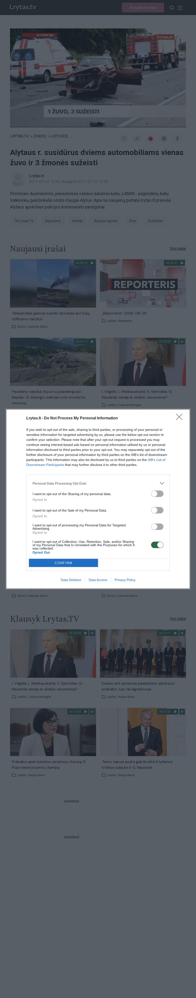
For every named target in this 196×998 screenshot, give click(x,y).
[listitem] (98, 483)
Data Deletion (71, 580)
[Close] (180, 418)
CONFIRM (63, 563)
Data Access (98, 580)
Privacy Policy (125, 580)
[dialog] (98, 499)
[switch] (157, 494)
